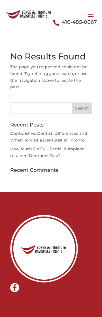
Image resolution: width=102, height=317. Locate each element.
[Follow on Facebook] (14, 287)
